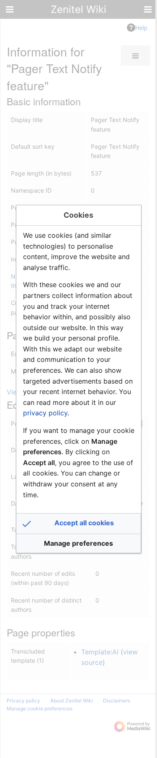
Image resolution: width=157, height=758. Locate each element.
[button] (78, 524)
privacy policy (45, 413)
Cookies (78, 215)
